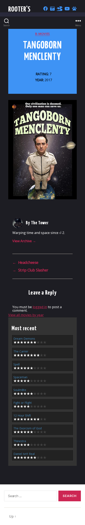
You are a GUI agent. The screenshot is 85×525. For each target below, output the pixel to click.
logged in (40, 307)
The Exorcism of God (27, 428)
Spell (16, 364)
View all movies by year (26, 315)
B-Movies (42, 34)
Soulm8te (19, 390)
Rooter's (19, 9)
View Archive (24, 241)
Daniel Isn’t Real (24, 454)
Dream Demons (24, 339)
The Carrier (20, 351)
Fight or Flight (22, 403)
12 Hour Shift (22, 415)
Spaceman (20, 377)
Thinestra (19, 441)
